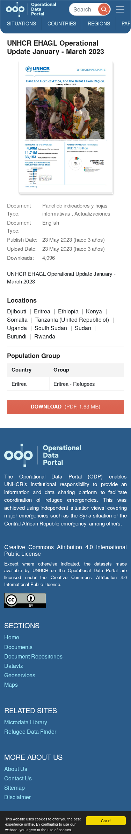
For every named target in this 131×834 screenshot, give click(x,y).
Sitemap (14, 788)
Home (11, 637)
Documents (18, 647)
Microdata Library (25, 722)
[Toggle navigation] (120, 9)
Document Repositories (33, 656)
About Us (15, 769)
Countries (62, 23)
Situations (21, 23)
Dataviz (13, 666)
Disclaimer (17, 797)
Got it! (106, 820)
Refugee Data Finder (30, 731)
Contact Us (18, 778)
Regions (99, 23)
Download (66, 406)
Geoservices (19, 675)
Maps (11, 684)
